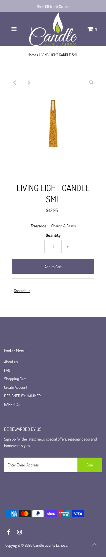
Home (32, 54)
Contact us (22, 290)
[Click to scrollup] (94, 545)
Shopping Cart (15, 378)
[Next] (29, 82)
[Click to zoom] (91, 82)
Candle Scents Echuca (50, 545)
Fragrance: (39, 225)
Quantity (53, 235)
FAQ (7, 370)
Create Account (15, 387)
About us (11, 361)
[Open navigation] (14, 29)
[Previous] (14, 82)
